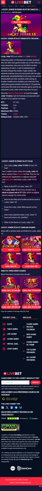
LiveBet (3, 6)
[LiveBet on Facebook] (11, 407)
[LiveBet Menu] (3, 2)
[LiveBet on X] (7, 407)
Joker (15, 114)
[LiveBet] (21, 2)
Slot (24, 56)
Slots (16, 6)
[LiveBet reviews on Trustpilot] (21, 418)
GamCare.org (25, 459)
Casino (10, 6)
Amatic (22, 6)
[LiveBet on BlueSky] (20, 407)
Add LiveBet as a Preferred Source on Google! (20, 393)
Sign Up (35, 382)
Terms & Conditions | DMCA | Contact (21, 480)
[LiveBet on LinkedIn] (2, 407)
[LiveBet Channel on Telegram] (16, 407)
